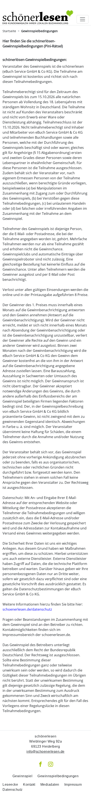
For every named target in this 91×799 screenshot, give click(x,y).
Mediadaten (49, 784)
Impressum (73, 784)
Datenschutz (13, 789)
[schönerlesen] (38, 12)
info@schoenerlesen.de (45, 751)
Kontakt (29, 784)
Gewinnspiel (22, 776)
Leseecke (10, 784)
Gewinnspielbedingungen (58, 776)
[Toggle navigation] (82, 19)
